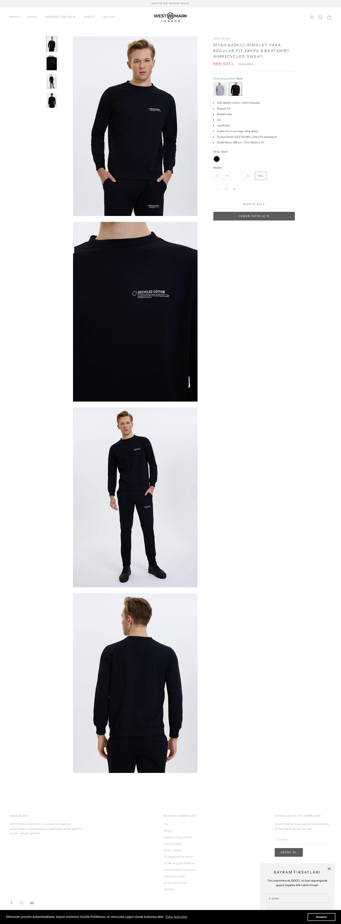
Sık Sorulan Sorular (175, 883)
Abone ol (288, 852)
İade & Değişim (173, 844)
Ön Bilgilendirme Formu (178, 857)
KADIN (32, 16)
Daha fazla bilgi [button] (176, 916)
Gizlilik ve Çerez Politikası (179, 863)
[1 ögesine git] (51, 44)
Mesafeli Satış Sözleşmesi (180, 870)
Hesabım (169, 889)
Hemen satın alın (254, 216)
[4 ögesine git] (51, 100)
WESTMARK (222, 38)
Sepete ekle (254, 204)
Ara (166, 824)
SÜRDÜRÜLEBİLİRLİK (60, 16)
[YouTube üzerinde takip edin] (32, 903)
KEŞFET (89, 16)
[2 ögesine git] (51, 63)
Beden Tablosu (173, 850)
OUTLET (109, 16)
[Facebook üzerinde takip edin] (11, 903)
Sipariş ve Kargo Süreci (178, 837)
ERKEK (14, 16)
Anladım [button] (321, 916)
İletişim (168, 830)
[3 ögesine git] (51, 81)
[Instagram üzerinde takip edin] (22, 903)
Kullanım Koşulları (174, 876)
